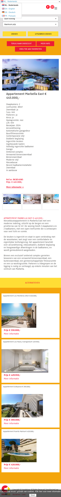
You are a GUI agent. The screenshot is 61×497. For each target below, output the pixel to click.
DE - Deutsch (10, 12)
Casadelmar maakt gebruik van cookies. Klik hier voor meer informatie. (30, 491)
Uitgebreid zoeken (43, 34)
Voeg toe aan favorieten (30, 49)
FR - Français (10, 16)
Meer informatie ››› (15, 187)
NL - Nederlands (10, 1)
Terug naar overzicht (21, 43)
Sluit (32, 495)
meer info (45, 43)
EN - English (10, 9)
